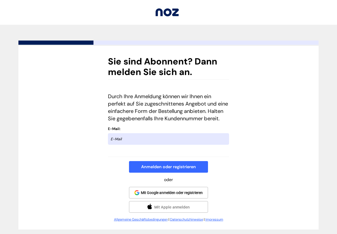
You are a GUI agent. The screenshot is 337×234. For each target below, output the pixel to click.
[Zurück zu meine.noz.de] (167, 15)
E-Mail (114, 128)
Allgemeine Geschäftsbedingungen (141, 219)
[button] (168, 167)
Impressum (214, 219)
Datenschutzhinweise (186, 219)
